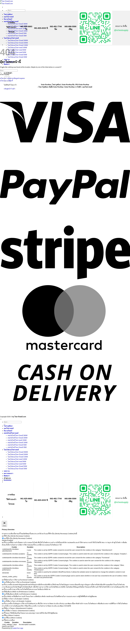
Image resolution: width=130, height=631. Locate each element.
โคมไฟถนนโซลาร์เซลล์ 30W (17, 57)
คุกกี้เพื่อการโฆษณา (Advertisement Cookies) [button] (17, 608)
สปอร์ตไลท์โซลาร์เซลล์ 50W (17, 33)
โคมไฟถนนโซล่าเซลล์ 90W (17, 50)
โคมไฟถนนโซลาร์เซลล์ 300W (18, 40)
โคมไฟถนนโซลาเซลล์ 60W (17, 52)
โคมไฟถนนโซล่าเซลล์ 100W (17, 47)
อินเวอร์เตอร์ (8, 19)
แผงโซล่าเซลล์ (9, 17)
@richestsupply (121, 30)
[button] (7, 480)
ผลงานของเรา (8, 473)
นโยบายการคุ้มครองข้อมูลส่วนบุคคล (12, 78)
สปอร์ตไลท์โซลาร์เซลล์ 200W (17, 26)
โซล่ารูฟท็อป (8, 14)
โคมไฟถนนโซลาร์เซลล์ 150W (18, 45)
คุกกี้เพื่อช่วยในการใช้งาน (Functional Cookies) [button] (17, 580)
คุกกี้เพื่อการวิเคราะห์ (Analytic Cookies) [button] (15, 599)
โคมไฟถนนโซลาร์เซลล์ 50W (17, 54)
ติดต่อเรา (7, 476)
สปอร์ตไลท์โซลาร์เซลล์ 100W (17, 31)
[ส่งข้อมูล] (4, 424)
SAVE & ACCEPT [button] (8, 626)
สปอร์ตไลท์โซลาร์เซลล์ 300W (17, 24)
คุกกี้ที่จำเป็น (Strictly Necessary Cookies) (18, 538)
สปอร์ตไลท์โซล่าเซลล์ (11, 433)
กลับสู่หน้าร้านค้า (9, 89)
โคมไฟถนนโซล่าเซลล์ (11, 38)
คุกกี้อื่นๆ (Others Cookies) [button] (11, 615)
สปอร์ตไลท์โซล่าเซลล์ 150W (17, 28)
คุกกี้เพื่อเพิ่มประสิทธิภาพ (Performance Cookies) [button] (18, 591)
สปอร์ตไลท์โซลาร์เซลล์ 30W (17, 36)
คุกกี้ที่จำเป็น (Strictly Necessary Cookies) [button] (16, 536)
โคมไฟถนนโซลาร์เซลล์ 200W (18, 43)
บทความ (7, 471)
